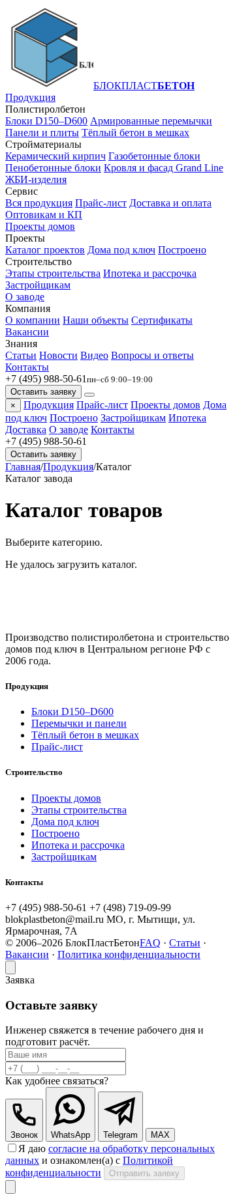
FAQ (150, 942)
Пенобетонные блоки (53, 167)
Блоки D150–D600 (46, 120)
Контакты (27, 367)
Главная (22, 466)
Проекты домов (40, 226)
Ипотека (187, 417)
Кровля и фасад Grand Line (163, 167)
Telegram (120, 1135)
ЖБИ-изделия (36, 179)
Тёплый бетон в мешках (135, 132)
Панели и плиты (42, 132)
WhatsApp (70, 1135)
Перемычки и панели (79, 723)
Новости (58, 355)
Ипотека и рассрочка (149, 273)
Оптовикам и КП (43, 214)
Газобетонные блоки (154, 156)
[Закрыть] (10, 967)
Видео (94, 355)
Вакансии (27, 331)
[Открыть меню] (89, 395)
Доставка (25, 429)
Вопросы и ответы (152, 355)
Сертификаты (162, 320)
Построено (182, 249)
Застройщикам (37, 284)
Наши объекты (96, 320)
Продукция (30, 97)
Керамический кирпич (55, 156)
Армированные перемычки (151, 120)
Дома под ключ (121, 249)
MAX (160, 1135)
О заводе (24, 296)
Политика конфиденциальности (128, 954)
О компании (32, 320)
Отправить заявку (144, 1173)
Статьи (21, 355)
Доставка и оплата (170, 202)
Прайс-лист (101, 202)
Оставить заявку (43, 392)
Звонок (24, 1135)
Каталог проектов (45, 249)
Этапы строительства (53, 273)
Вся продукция (38, 202)
